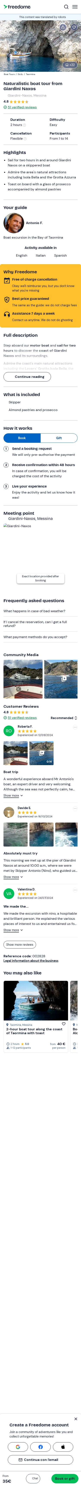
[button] (33, 1478)
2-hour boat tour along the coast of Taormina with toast (34, 1031)
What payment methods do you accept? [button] (35, 637)
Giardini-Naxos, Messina (27, 95)
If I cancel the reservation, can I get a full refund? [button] (35, 624)
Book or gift (65, 1478)
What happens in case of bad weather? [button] (34, 611)
